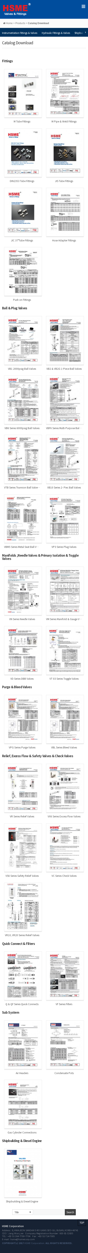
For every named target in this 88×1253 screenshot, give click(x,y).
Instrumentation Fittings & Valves (19, 32)
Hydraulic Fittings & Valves (56, 32)
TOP (82, 1222)
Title (17, 1212)
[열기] (83, 6)
